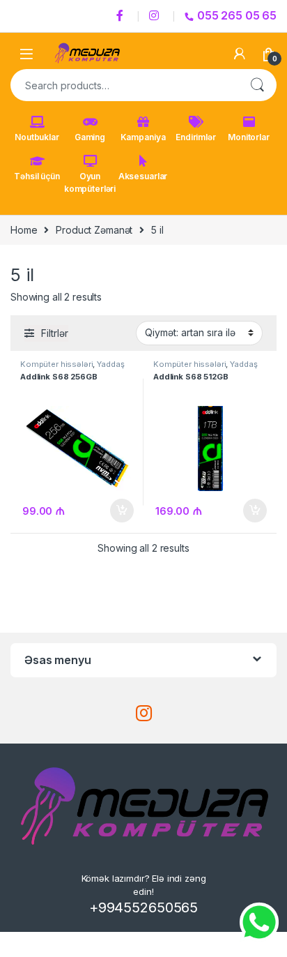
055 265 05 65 (237, 15)
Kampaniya (143, 137)
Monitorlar (249, 137)
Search (257, 85)
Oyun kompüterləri (90, 182)
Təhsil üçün (36, 176)
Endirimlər (196, 137)
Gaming (90, 137)
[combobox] (124, 85)
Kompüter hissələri (56, 364)
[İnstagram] (156, 16)
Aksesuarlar (142, 176)
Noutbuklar (37, 137)
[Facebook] (121, 16)
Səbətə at (118, 510)
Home (23, 230)
